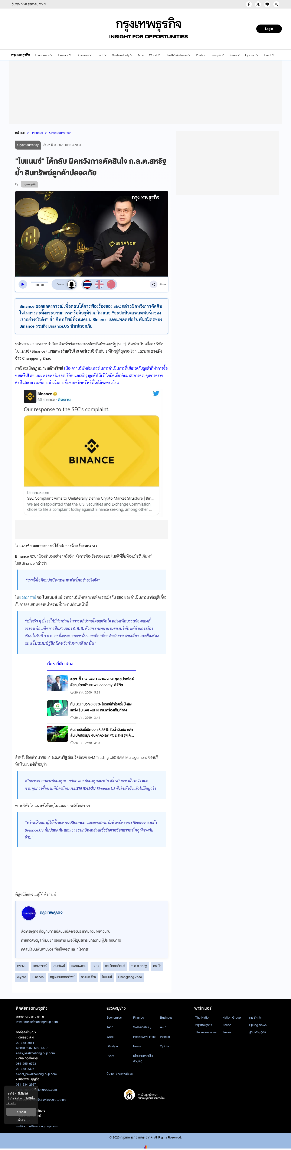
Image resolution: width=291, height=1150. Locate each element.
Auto (141, 55)
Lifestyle (215, 55)
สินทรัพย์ (59, 966)
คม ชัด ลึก (255, 1017)
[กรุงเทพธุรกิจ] (20, 55)
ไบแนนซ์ (107, 977)
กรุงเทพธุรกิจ (203, 1025)
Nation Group (231, 1017)
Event (267, 55)
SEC (96, 966)
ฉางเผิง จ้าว (88, 977)
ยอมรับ (21, 1112)
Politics (200, 55)
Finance (63, 55)
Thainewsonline (205, 1032)
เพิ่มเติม (11, 1103)
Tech (100, 55)
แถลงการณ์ (27, 597)
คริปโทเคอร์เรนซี (115, 966)
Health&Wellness (176, 55)
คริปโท (157, 966)
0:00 (37, 285)
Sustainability (120, 55)
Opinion (250, 55)
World (153, 55)
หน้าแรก (20, 132)
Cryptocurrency (60, 132)
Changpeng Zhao (130, 977)
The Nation (202, 1017)
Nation (226, 1025)
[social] (249, 4)
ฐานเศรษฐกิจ (257, 1032)
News (233, 55)
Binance (38, 977)
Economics (42, 55)
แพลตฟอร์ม (78, 966)
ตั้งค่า (21, 1120)
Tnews (226, 1032)
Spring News (258, 1025)
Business (83, 55)
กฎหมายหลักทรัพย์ (62, 977)
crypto (21, 977)
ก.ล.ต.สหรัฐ (139, 966)
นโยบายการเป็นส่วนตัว (143, 1058)
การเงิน (21, 966)
